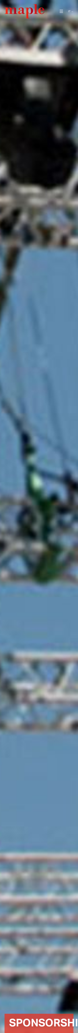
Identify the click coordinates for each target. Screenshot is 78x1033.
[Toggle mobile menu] (61, 11)
